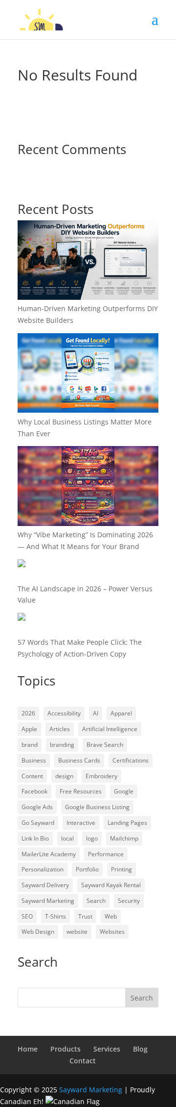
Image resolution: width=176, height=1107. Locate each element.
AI (95, 713)
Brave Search (105, 744)
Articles (59, 729)
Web (111, 916)
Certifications (130, 760)
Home (28, 1049)
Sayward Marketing (48, 900)
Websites (112, 931)
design (64, 776)
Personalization (43, 869)
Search (96, 900)
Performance (106, 854)
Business (34, 760)
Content (32, 776)
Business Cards (79, 760)
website (77, 931)
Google (123, 791)
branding (62, 744)
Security (129, 900)
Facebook (34, 791)
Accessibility (64, 713)
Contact (82, 1060)
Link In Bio (35, 838)
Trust (85, 916)
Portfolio (87, 869)
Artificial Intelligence (109, 729)
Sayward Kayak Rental (111, 885)
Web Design (38, 931)
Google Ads (37, 807)
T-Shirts (55, 916)
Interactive (80, 822)
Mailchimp (124, 838)
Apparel (121, 713)
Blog (140, 1049)
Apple (29, 729)
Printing (121, 869)
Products (65, 1049)
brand (30, 744)
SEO (27, 916)
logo (92, 838)
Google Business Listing (97, 807)
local (67, 838)
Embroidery (101, 776)
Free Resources (81, 791)
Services (106, 1049)
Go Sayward (38, 822)
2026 (28, 713)
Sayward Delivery (45, 885)
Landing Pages (127, 822)
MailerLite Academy (49, 854)
